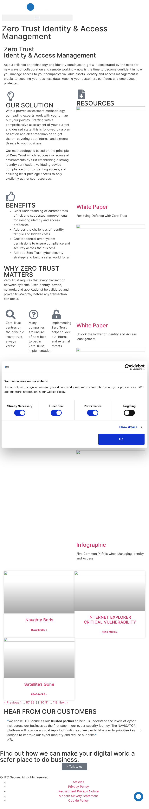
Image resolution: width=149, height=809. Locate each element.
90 (42, 702)
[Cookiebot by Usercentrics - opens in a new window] (128, 367)
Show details (128, 427)
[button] (37, 18)
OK (121, 439)
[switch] (56, 413)
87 (28, 702)
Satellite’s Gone (39, 684)
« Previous (11, 702)
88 (33, 702)
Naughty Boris (39, 619)
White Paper (92, 206)
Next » (63, 702)
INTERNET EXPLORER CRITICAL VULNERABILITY (110, 620)
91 (47, 702)
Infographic (91, 544)
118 (55, 702)
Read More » (39, 629)
